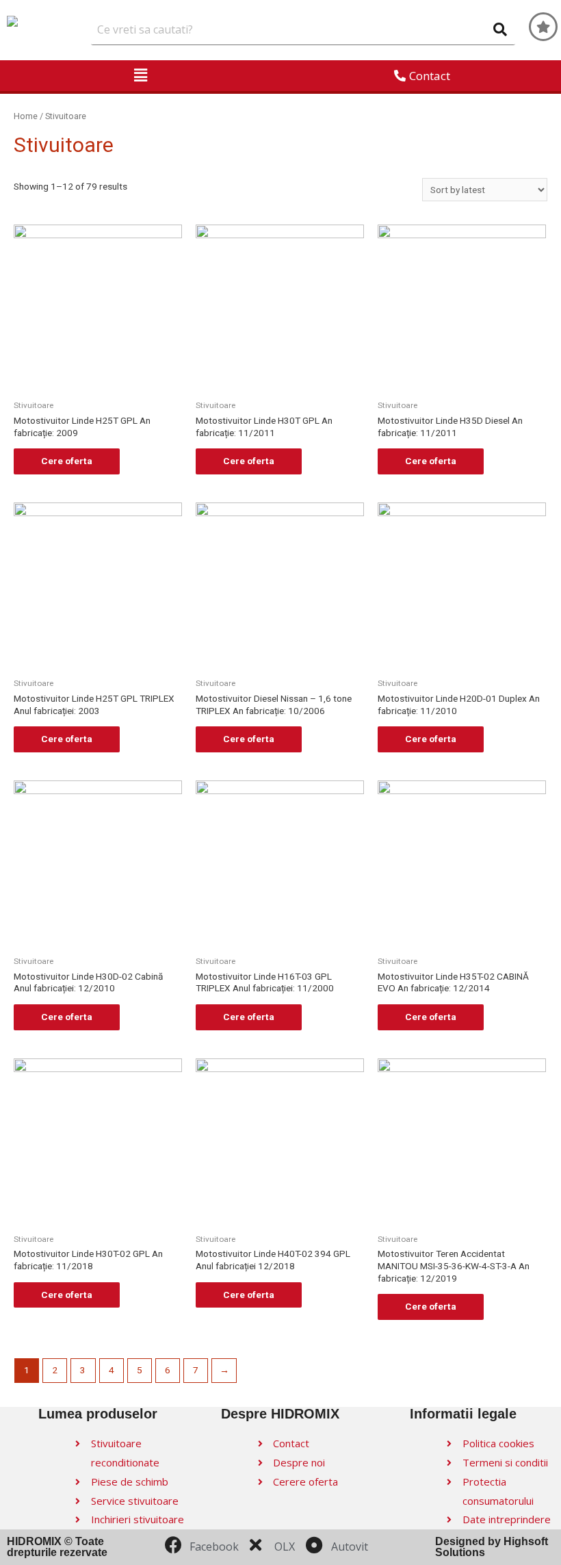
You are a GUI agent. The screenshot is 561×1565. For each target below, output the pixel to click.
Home (26, 116)
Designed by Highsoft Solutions (491, 1547)
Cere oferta (66, 460)
